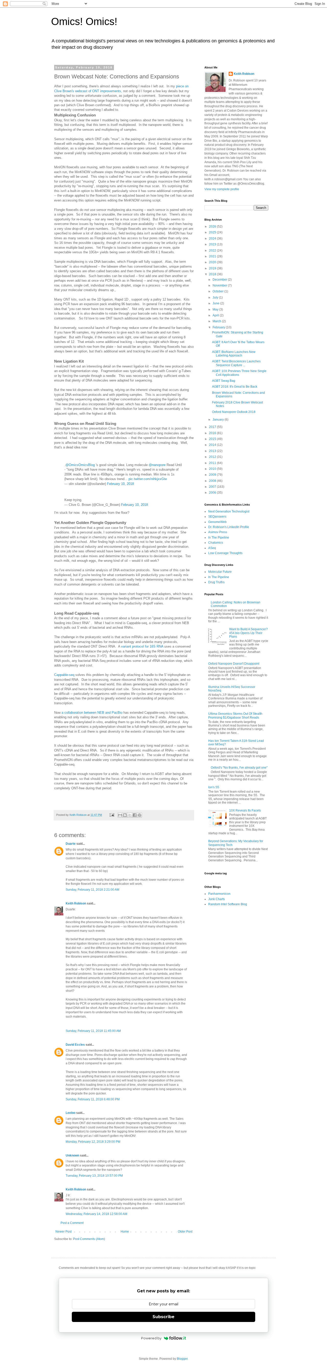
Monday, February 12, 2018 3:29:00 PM (93, 1141)
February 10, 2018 (120, 484)
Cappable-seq (64, 675)
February (219, 327)
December (220, 279)
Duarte (71, 843)
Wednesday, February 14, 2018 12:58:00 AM (96, 1214)
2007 (213, 486)
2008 (213, 481)
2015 (213, 439)
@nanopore (157, 465)
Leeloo (70, 1113)
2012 (213, 457)
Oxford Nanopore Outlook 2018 (233, 412)
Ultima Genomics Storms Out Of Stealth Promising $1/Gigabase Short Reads (235, 715)
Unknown (72, 1155)
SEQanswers (217, 516)
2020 (213, 262)
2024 (213, 238)
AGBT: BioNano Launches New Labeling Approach (233, 353)
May (216, 309)
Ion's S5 (213, 787)
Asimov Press (217, 532)
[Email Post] (111, 814)
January (219, 419)
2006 (213, 492)
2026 (213, 226)
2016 (213, 433)
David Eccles (75, 1044)
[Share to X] (129, 815)
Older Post (185, 1231)
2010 (213, 469)
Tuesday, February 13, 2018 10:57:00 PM (94, 1175)
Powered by (151, 1338)
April (216, 315)
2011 (213, 463)
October (218, 291)
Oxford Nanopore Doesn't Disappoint (233, 663)
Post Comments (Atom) (89, 1239)
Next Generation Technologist (228, 511)
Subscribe (163, 1316)
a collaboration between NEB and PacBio (92, 712)
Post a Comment (72, 1223)
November (220, 285)
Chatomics (215, 542)
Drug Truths (216, 582)
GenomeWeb (217, 522)
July (216, 297)
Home (125, 1231)
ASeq (212, 548)
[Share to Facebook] (134, 815)
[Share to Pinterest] (139, 815)
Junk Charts (216, 899)
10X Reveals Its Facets (245, 810)
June (216, 303)
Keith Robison (76, 903)
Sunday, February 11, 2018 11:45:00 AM (93, 1031)
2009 (213, 474)
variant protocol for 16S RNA (142, 646)
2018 (213, 274)
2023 (213, 244)
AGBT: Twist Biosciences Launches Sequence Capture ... (236, 363)
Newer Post (63, 1231)
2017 (213, 427)
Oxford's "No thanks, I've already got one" (239, 767)
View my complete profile (221, 189)
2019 (213, 268)
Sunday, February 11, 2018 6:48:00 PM (93, 1099)
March (217, 321)
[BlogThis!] (124, 815)
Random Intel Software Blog (227, 904)
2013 (213, 451)
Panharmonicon (219, 894)
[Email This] (120, 815)
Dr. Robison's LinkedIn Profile (228, 527)
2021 (213, 256)
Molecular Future (220, 572)
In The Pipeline (218, 537)
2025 (213, 232)
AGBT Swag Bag (223, 381)
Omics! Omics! (84, 21)
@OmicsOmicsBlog (80, 465)
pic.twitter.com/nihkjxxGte (148, 479)
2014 (213, 445)
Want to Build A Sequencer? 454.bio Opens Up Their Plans (248, 632)
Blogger (182, 1359)
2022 (213, 250)
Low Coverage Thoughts (225, 553)
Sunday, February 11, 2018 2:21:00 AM (92, 889)
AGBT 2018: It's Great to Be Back (234, 386)
